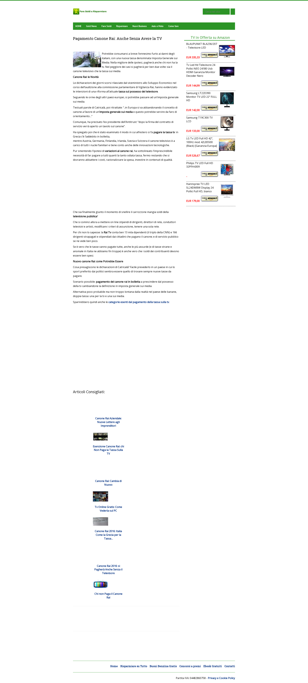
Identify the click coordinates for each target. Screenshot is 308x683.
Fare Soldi (106, 26)
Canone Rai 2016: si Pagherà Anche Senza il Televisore (108, 569)
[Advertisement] (126, 185)
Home (114, 666)
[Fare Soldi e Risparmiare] (133, 11)
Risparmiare (122, 26)
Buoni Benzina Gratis (163, 666)
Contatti (229, 666)
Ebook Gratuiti (212, 666)
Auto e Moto (157, 26)
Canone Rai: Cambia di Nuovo (108, 482)
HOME (78, 26)
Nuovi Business (140, 26)
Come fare (173, 26)
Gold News (91, 26)
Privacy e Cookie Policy (221, 678)
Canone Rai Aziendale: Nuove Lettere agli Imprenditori (108, 422)
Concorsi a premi (190, 666)
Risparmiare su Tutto (133, 666)
